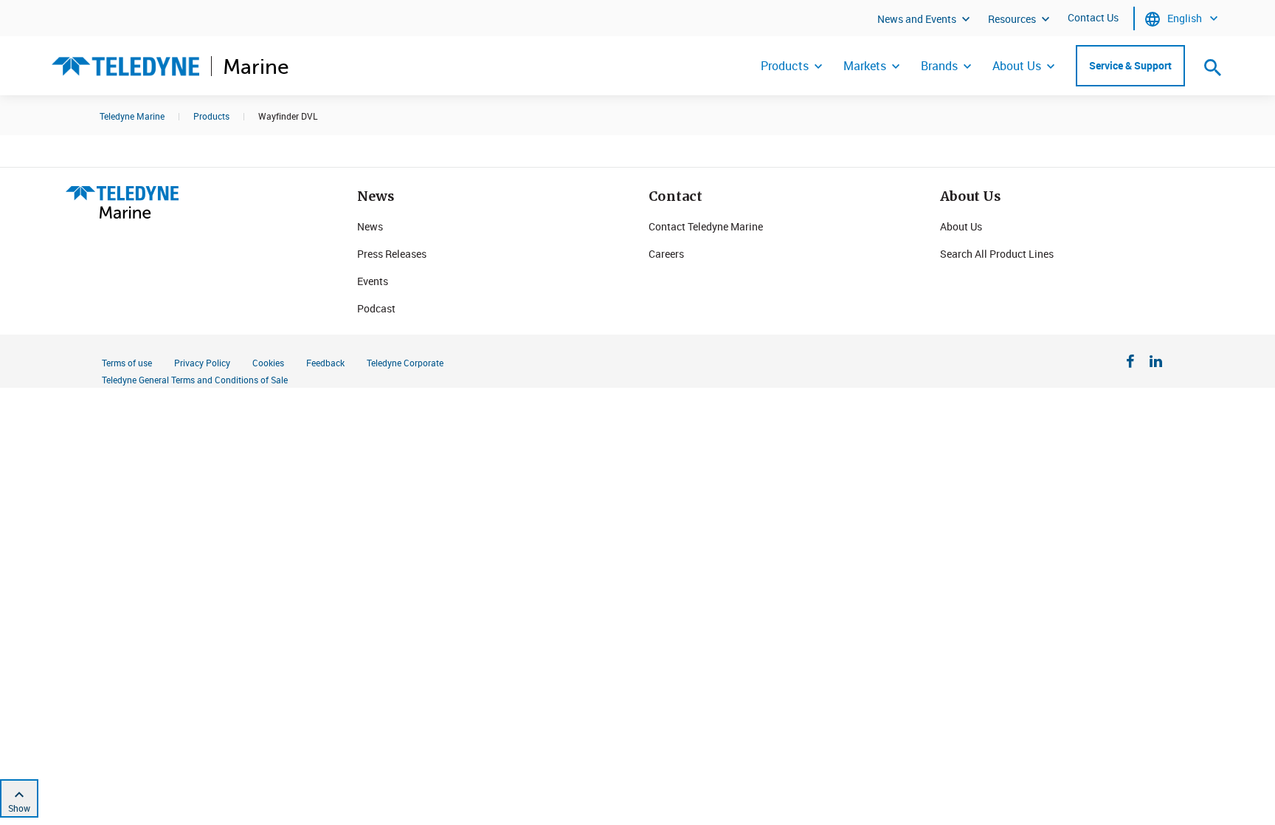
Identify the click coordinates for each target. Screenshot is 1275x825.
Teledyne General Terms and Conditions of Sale (195, 380)
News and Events (916, 19)
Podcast (376, 308)
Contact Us (1093, 17)
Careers (666, 254)
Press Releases (391, 254)
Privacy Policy (202, 363)
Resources (1012, 19)
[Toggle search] (1213, 67)
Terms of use (127, 363)
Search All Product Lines (997, 254)
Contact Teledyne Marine (706, 226)
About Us (1016, 66)
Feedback (325, 363)
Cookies (268, 363)
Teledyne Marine (132, 116)
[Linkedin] (1156, 363)
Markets (864, 66)
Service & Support (1130, 65)
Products (785, 66)
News (370, 226)
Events (372, 281)
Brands (939, 66)
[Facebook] (1130, 363)
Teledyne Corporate (405, 363)
